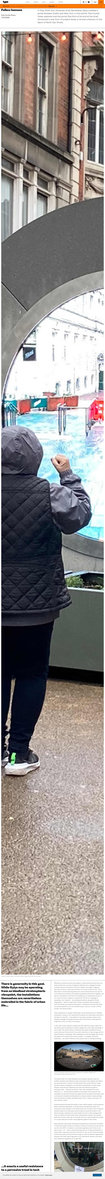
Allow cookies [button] (97, 1175)
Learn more (48, 1175)
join (101, 2)
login (95, 2)
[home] (5, 2)
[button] (86, 2)
